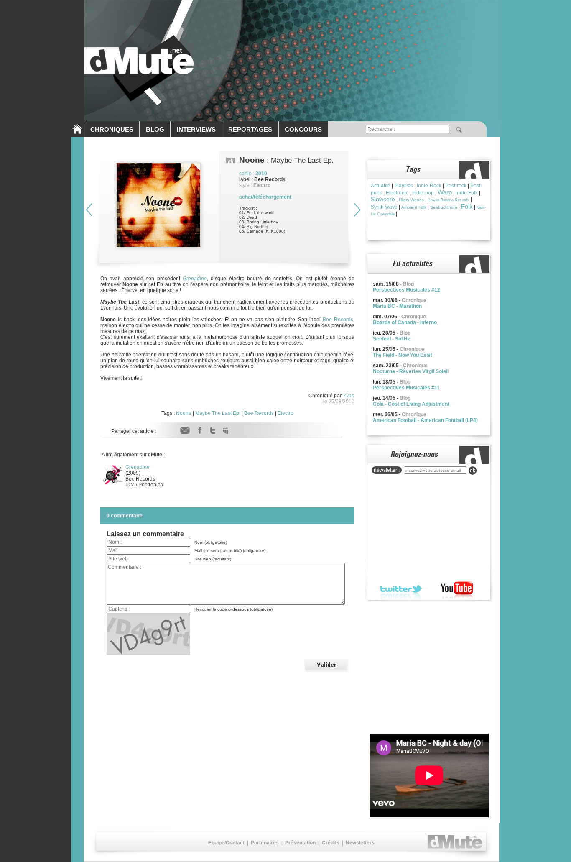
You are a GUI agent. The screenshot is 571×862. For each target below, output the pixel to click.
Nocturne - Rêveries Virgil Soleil (411, 371)
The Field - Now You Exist (402, 355)
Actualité (380, 186)
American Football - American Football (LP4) (425, 420)
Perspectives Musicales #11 (406, 388)
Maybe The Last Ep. (217, 413)
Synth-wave (384, 207)
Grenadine (195, 278)
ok (472, 470)
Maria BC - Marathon (397, 306)
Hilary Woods (411, 199)
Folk (467, 206)
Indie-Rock (429, 186)
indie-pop (423, 193)
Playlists (403, 186)
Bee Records (338, 319)
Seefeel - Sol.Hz (391, 339)
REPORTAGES (250, 129)
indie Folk (467, 193)
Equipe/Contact (226, 843)
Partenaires (265, 843)
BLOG (155, 129)
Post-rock (455, 186)
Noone (183, 413)
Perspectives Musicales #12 (406, 290)
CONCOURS (303, 129)
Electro (285, 413)
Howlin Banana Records (448, 200)
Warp (445, 192)
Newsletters (360, 843)
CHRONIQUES (111, 129)
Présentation (300, 843)
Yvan (348, 396)
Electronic (397, 193)
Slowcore (383, 199)
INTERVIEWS (196, 129)
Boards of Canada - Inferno (405, 322)
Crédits (330, 843)
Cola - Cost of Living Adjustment (411, 404)
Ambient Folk (413, 207)
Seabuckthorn (443, 207)
